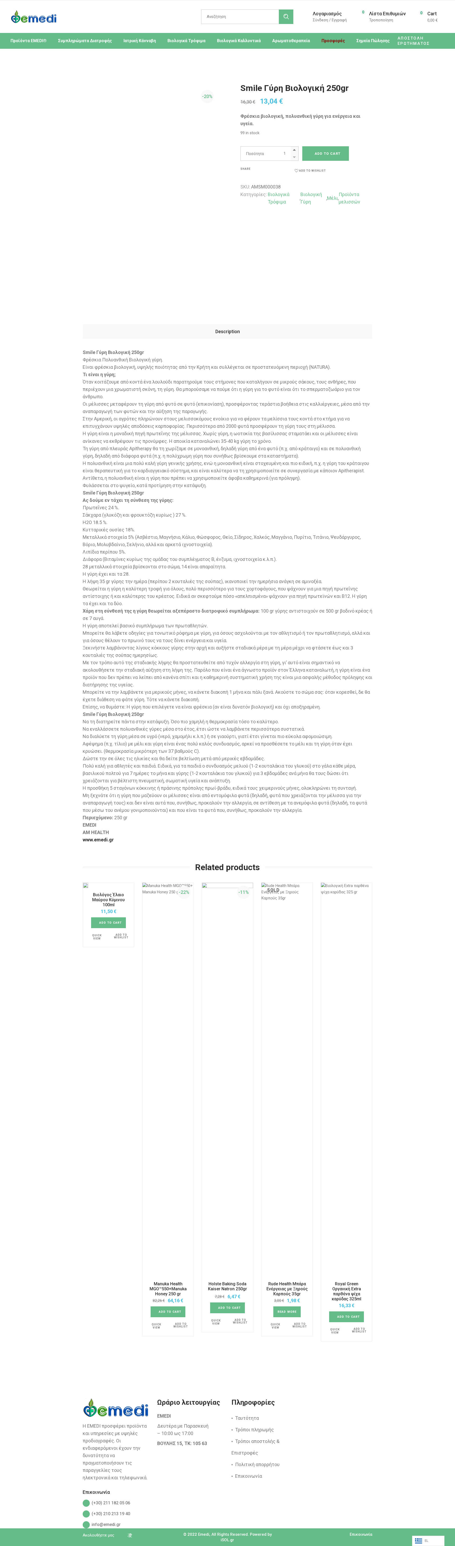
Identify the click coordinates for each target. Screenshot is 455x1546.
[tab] (227, 331)
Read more (287, 1312)
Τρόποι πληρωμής (254, 1429)
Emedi (203, 1534)
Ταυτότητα (247, 1418)
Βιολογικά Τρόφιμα (278, 198)
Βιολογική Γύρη (311, 198)
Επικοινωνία (248, 1476)
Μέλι (332, 198)
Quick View (97, 937)
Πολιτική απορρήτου (257, 1464)
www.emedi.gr (98, 839)
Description (227, 331)
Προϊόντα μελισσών (349, 198)
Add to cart (327, 154)
